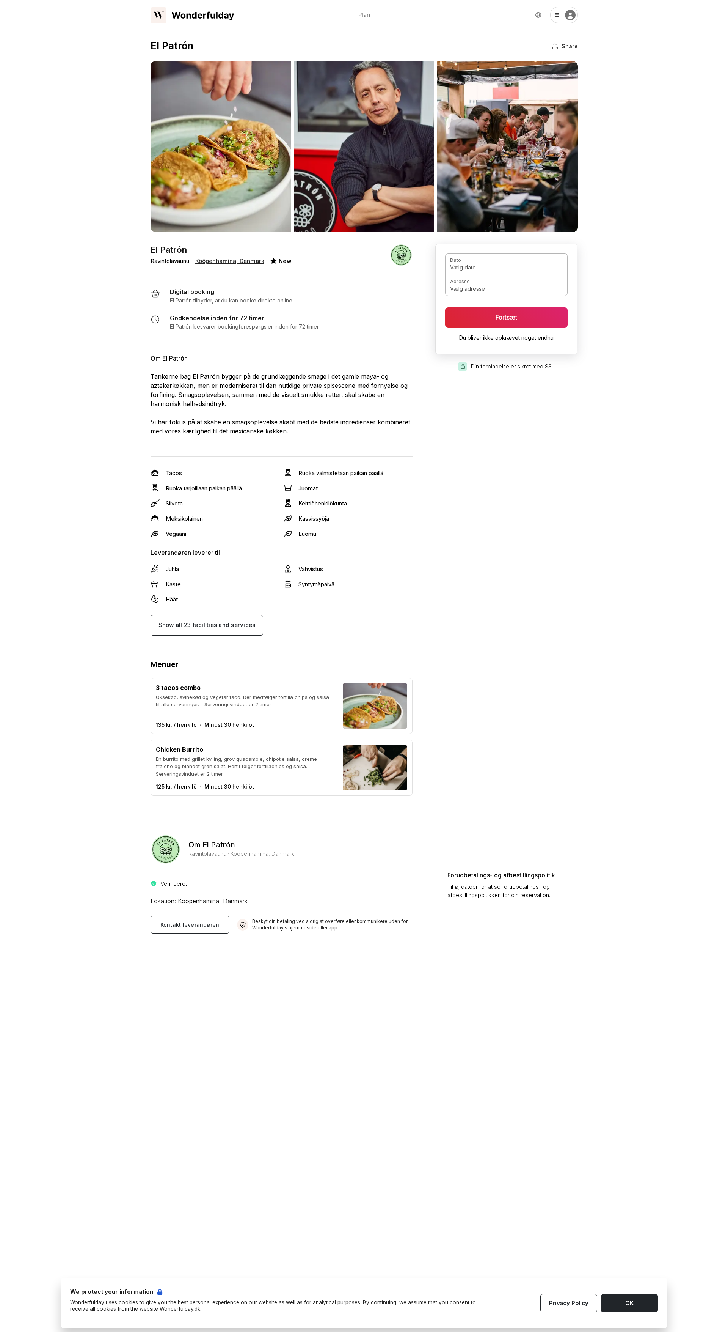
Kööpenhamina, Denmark (229, 261)
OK (629, 1303)
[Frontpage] (192, 15)
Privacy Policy (568, 1303)
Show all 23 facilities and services (207, 624)
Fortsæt (506, 317)
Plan (364, 14)
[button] (564, 15)
